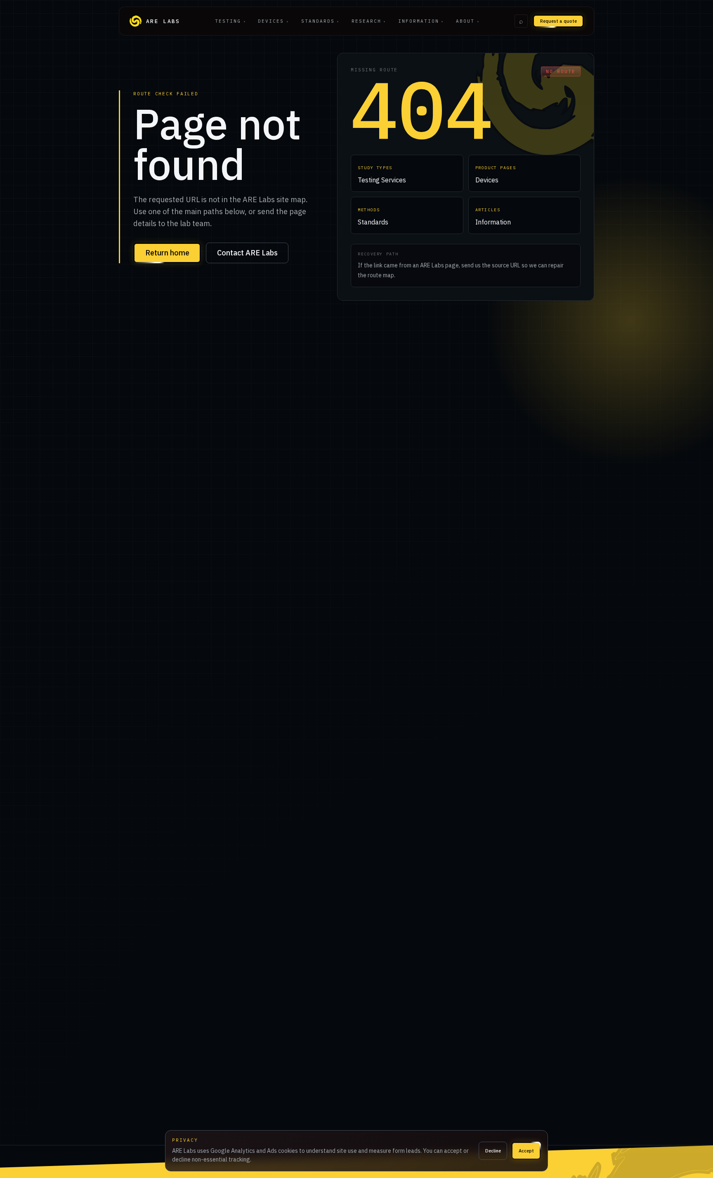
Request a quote (558, 21)
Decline (493, 1151)
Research (369, 21)
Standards (320, 21)
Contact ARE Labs (247, 252)
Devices (273, 21)
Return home (167, 252)
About (467, 21)
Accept (526, 1151)
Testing (230, 21)
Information (421, 21)
